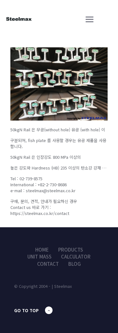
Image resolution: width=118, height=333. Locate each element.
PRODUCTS (70, 249)
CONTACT (48, 263)
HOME (42, 249)
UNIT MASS (39, 256)
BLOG (74, 263)
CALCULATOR (76, 256)
